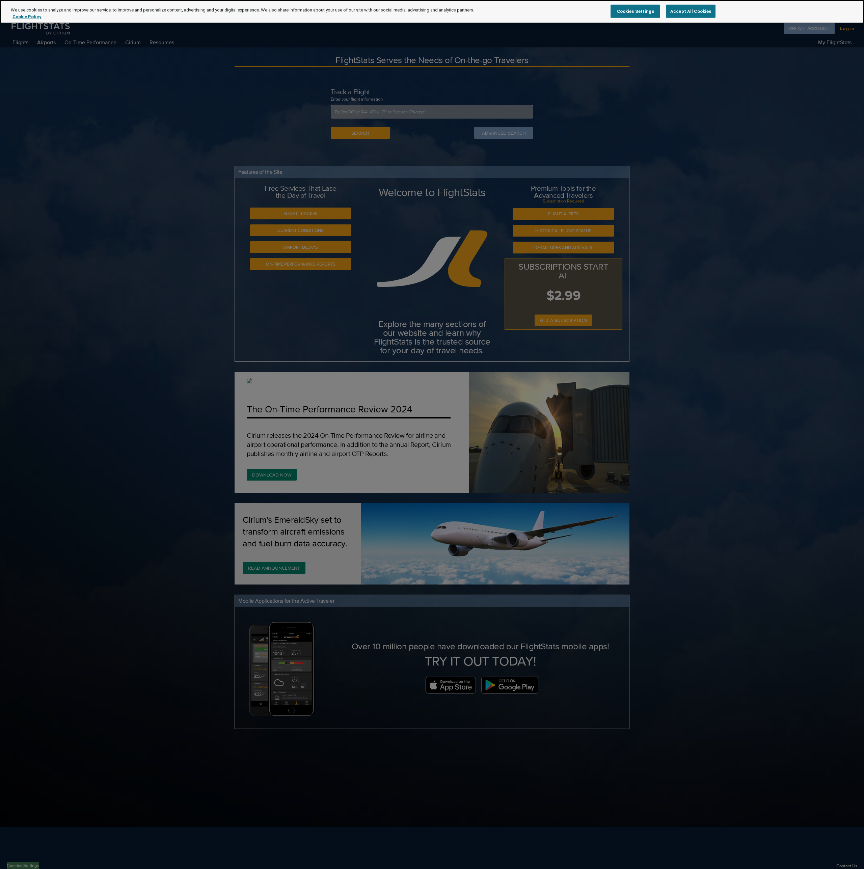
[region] (432, 11)
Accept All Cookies (690, 10)
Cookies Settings (635, 10)
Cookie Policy (27, 16)
